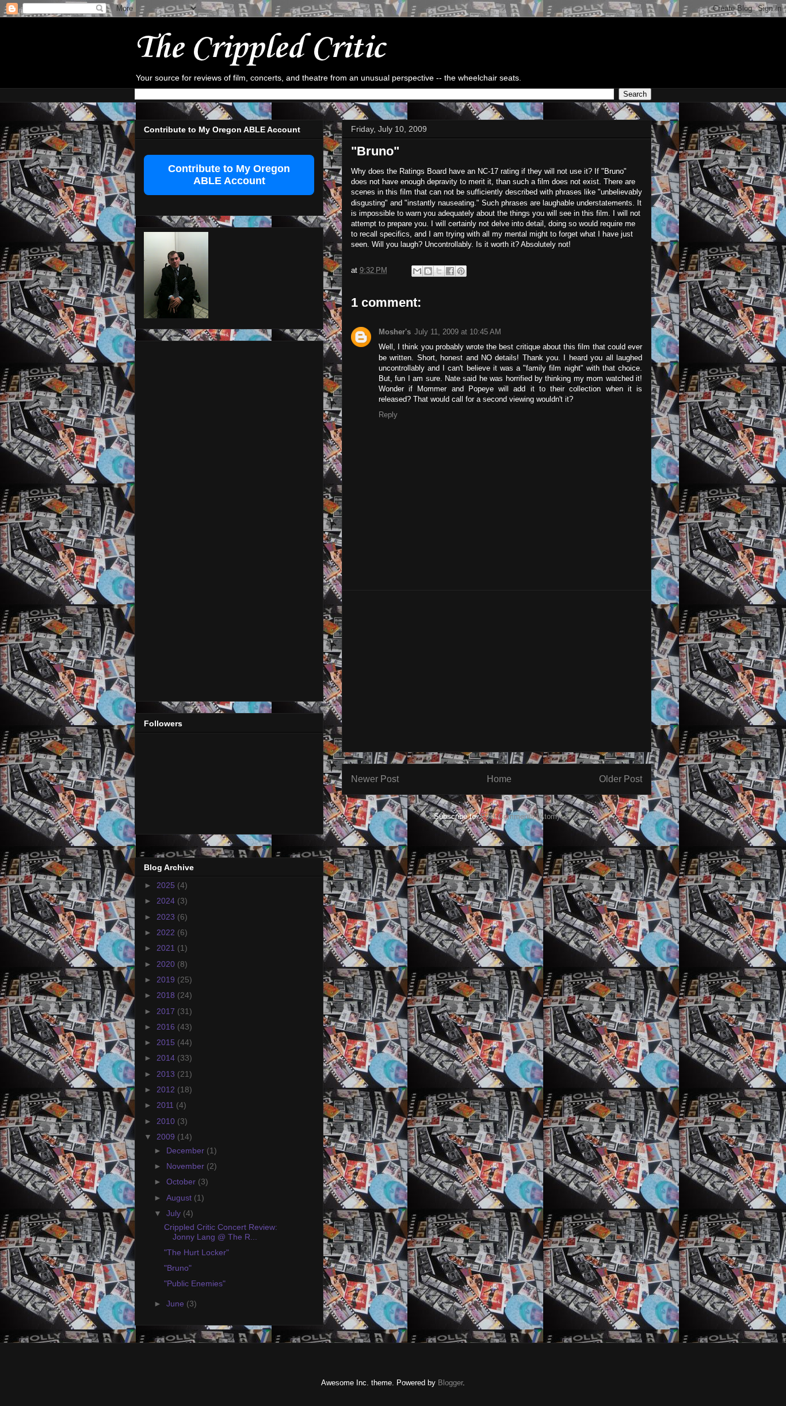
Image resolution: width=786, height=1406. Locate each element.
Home (499, 779)
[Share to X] (439, 271)
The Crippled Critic (259, 48)
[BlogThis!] (428, 271)
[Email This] (417, 271)
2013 (167, 1074)
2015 (167, 1042)
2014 (167, 1057)
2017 (167, 1011)
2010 (167, 1121)
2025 (167, 885)
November (186, 1166)
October (182, 1181)
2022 (167, 932)
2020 (167, 964)
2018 (167, 995)
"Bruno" (178, 1267)
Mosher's (395, 331)
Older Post (620, 779)
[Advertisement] (496, 671)
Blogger (450, 1382)
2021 (167, 947)
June (176, 1303)
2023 (167, 916)
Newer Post (375, 779)
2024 (167, 900)
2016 (167, 1026)
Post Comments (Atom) (519, 816)
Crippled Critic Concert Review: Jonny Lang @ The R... (220, 1231)
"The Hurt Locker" (196, 1252)
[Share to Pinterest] (461, 271)
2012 (167, 1089)
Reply (388, 414)
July (174, 1213)
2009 (167, 1136)
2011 (166, 1105)
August (180, 1197)
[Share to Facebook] (450, 271)
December (186, 1150)
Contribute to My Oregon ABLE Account (229, 174)
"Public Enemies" (195, 1283)
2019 (167, 979)
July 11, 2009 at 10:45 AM (457, 331)
